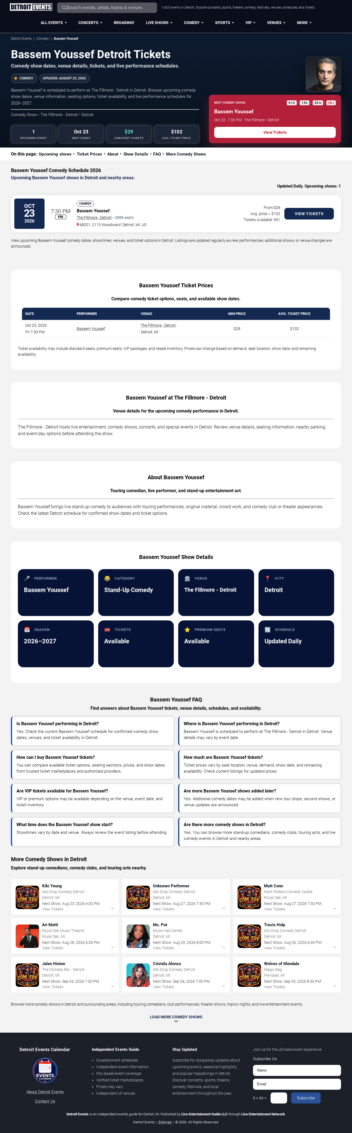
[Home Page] (31, 7)
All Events (52, 22)
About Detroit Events (45, 1091)
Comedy (192, 22)
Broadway (124, 22)
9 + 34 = (259, 1098)
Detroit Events (21, 39)
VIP (249, 22)
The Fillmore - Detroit (94, 217)
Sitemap (165, 1122)
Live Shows (157, 22)
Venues (274, 22)
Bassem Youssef (91, 328)
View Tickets (275, 132)
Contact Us (45, 1101)
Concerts (88, 22)
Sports (222, 22)
